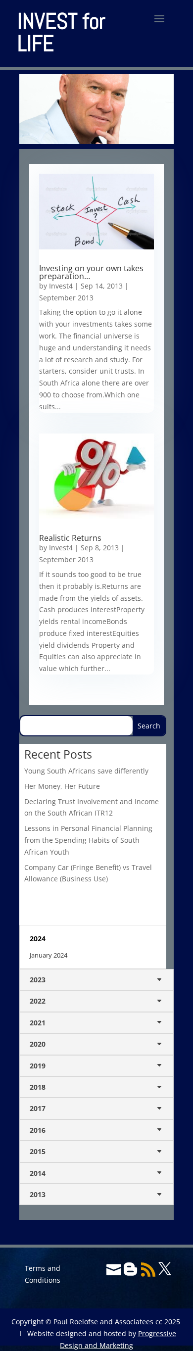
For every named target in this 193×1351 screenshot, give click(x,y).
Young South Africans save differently (86, 770)
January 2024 (48, 955)
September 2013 (66, 297)
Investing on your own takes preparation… (91, 272)
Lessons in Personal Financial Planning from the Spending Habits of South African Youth (88, 840)
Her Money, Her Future (62, 786)
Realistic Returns (70, 537)
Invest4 (61, 285)
